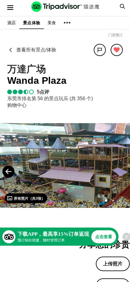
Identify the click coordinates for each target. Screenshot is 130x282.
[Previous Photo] (8, 172)
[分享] (100, 50)
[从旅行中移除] (117, 50)
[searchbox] (121, 6)
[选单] (10, 7)
